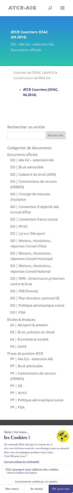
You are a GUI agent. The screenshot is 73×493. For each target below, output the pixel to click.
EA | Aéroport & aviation (29, 325)
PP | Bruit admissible (26, 366)
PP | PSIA (17, 407)
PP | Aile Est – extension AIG (31, 359)
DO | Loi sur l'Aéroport (27, 233)
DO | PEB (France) (24, 291)
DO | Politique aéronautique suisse (37, 305)
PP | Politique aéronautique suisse (36, 400)
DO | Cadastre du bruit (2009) (33, 174)
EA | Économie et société (29, 339)
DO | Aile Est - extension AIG (32, 44)
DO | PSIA (17, 312)
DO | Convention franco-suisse (34, 219)
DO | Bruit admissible (26, 167)
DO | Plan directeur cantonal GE (35, 298)
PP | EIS (16, 386)
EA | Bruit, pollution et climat (32, 332)
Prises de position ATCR (25, 353)
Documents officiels (26, 50)
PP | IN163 (18, 393)
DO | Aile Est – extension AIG (32, 160)
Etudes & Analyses (21, 319)
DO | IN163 (18, 226)
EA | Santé (18, 346)
